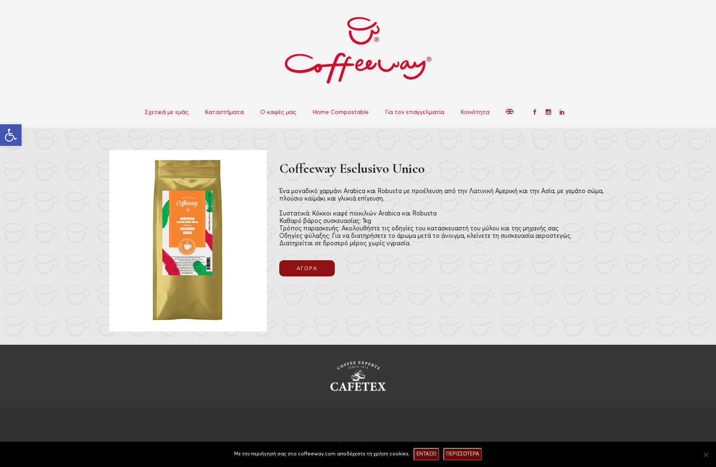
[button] (11, 135)
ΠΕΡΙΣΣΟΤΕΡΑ (462, 454)
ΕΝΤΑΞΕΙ (426, 454)
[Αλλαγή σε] (510, 112)
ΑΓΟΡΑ (307, 268)
